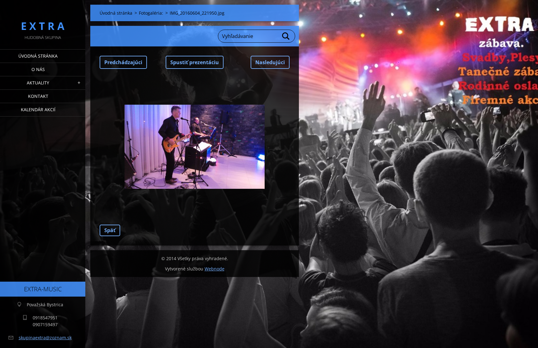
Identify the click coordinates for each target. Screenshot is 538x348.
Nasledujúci (270, 62)
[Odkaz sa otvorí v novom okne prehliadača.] (195, 147)
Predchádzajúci (123, 62)
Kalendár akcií (38, 109)
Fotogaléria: (151, 13)
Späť (110, 230)
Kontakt (38, 96)
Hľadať (286, 36)
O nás (38, 69)
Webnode (214, 269)
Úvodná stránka (38, 56)
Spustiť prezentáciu (194, 62)
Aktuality (38, 83)
